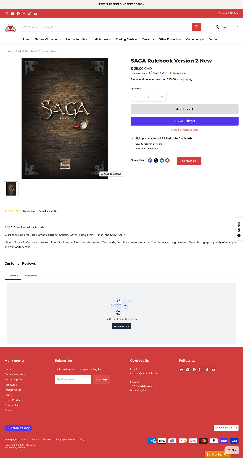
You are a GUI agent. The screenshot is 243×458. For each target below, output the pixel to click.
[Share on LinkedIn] (162, 160)
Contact (213, 39)
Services (47, 439)
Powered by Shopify (14, 447)
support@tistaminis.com (144, 373)
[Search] (196, 27)
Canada (227, 13)
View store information (146, 148)
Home (26, 39)
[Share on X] (156, 160)
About (23, 439)
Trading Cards (125, 39)
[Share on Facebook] (150, 160)
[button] (185, 73)
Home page (10, 439)
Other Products (169, 39)
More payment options (184, 129)
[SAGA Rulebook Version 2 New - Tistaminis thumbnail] (11, 189)
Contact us (189, 161)
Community (194, 39)
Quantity (136, 88)
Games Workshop (47, 39)
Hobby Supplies (77, 39)
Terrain (147, 39)
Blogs (83, 439)
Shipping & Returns (66, 439)
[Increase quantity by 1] (162, 97)
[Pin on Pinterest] (167, 160)
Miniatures (101, 39)
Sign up (101, 379)
